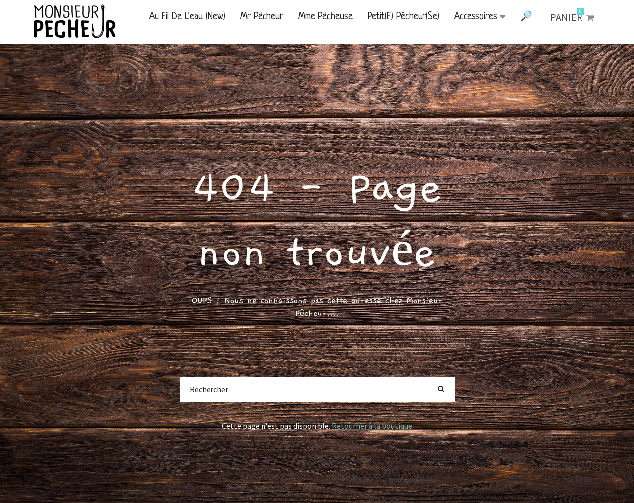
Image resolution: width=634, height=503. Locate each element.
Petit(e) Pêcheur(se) (403, 17)
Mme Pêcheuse (325, 17)
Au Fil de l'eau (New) (187, 17)
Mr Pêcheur (261, 17)
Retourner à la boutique (372, 426)
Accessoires (475, 17)
